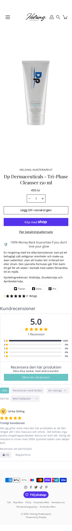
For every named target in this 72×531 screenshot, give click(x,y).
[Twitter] (36, 487)
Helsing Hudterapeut (40, 513)
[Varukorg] (65, 17)
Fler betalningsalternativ (36, 232)
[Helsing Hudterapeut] (36, 17)
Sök (9, 502)
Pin (54, 288)
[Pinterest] (46, 487)
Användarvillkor (41, 502)
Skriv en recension (36, 377)
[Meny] (8, 17)
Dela (39, 288)
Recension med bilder (27, 390)
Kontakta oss (58, 502)
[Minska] (29, 199)
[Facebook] (30, 487)
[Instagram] (25, 487)
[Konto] (52, 17)
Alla (4, 390)
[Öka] (42, 199)
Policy (28, 502)
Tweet (21, 288)
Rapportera (23, 454)
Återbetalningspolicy (26, 506)
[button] (58, 17)
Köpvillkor (18, 502)
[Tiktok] (41, 487)
